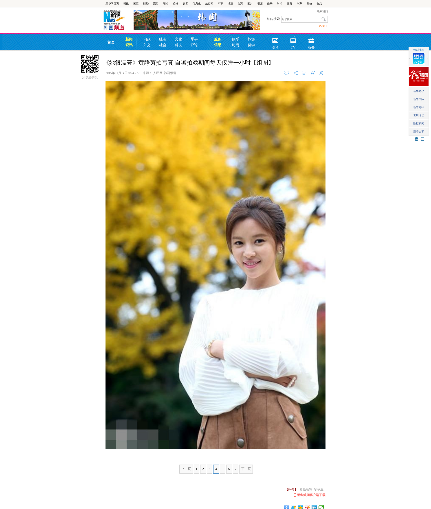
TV (293, 39)
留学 (251, 45)
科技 (309, 3)
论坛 (175, 3)
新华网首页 (112, 3)
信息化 (197, 3)
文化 (178, 39)
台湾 (240, 3)
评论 (194, 45)
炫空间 (209, 3)
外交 (147, 45)
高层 (155, 3)
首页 (111, 42)
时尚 (279, 3)
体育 (289, 3)
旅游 (251, 39)
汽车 (299, 3)
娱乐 (270, 3)
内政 (147, 39)
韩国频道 (118, 20)
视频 (260, 3)
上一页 (186, 469)
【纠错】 (291, 489)
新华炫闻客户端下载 (311, 495)
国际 (136, 3)
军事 (220, 3)
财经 (146, 3)
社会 (162, 45)
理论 (165, 3)
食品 (319, 3)
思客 (185, 3)
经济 (162, 39)
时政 (126, 3)
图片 (250, 3)
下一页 (246, 469)
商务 (311, 39)
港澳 (230, 3)
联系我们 (322, 11)
